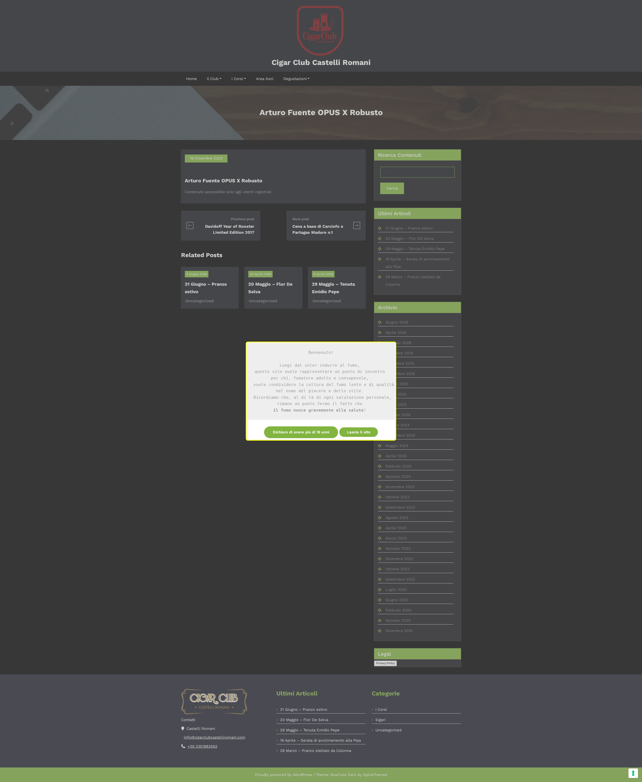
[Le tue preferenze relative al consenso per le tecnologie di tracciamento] (633, 773)
